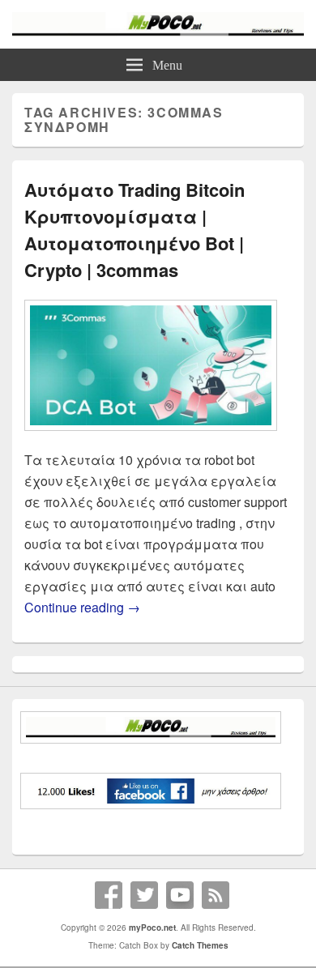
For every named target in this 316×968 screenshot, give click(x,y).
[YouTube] (180, 895)
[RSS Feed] (215, 895)
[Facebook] (108, 895)
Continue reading (82, 607)
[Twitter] (144, 895)
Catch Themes (200, 945)
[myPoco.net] (158, 31)
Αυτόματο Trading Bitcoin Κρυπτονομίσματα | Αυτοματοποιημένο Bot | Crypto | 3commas (134, 230)
